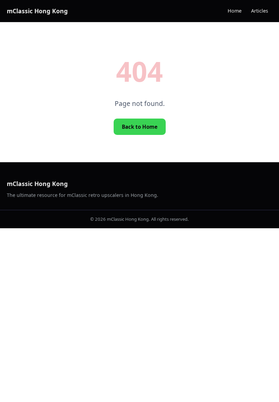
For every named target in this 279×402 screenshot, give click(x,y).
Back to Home (140, 126)
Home (235, 10)
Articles (259, 10)
